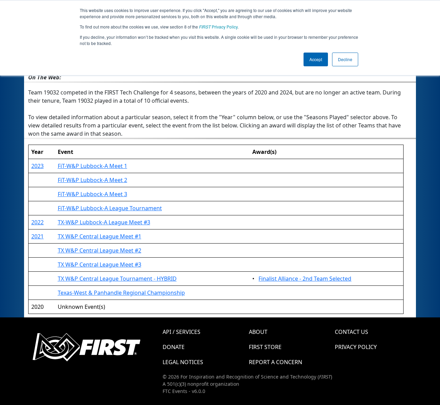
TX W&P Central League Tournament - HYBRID (117, 278)
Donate (174, 347)
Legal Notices (183, 362)
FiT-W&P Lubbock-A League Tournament (110, 208)
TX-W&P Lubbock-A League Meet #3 (104, 222)
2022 (37, 222)
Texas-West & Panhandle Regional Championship (121, 292)
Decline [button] (345, 59)
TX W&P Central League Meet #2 (99, 250)
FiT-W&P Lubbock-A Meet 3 (92, 194)
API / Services (181, 332)
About (258, 332)
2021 (37, 236)
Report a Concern (275, 362)
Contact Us (351, 332)
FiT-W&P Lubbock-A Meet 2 (92, 180)
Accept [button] (315, 59)
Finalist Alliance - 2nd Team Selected (304, 278)
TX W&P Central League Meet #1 (99, 236)
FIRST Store (265, 347)
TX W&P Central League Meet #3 (99, 264)
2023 (37, 166)
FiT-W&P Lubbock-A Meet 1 (92, 166)
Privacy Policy (218, 27)
